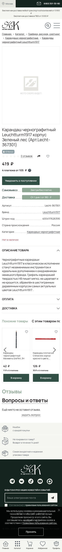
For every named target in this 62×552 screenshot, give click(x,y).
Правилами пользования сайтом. (39, 523)
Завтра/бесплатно (41, 190)
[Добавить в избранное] (26, 332)
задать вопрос (31, 415)
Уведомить (21, 180)
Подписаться (52, 497)
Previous (7, 355)
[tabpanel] (31, 412)
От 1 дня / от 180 (35, 197)
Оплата (8, 299)
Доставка (9, 308)
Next (55, 355)
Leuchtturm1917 (51, 212)
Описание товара (15, 250)
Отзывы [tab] (12, 392)
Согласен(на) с (33, 505)
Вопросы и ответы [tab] (25, 400)
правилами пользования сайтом (41, 505)
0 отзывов (26, 156)
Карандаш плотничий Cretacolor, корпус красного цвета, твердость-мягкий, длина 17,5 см (45, 356)
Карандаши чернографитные (43, 231)
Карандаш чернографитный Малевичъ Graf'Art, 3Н (13, 356)
